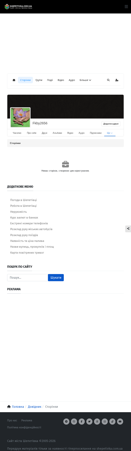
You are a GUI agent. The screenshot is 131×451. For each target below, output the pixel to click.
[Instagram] (105, 421)
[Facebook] (82, 421)
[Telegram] (66, 421)
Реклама (26, 420)
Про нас (12, 420)
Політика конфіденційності (24, 427)
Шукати (55, 277)
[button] (126, 7)
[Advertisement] (65, 37)
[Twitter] (89, 421)
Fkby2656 (40, 123)
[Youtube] (120, 421)
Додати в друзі (110, 124)
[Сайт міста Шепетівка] (18, 6)
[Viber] (74, 421)
